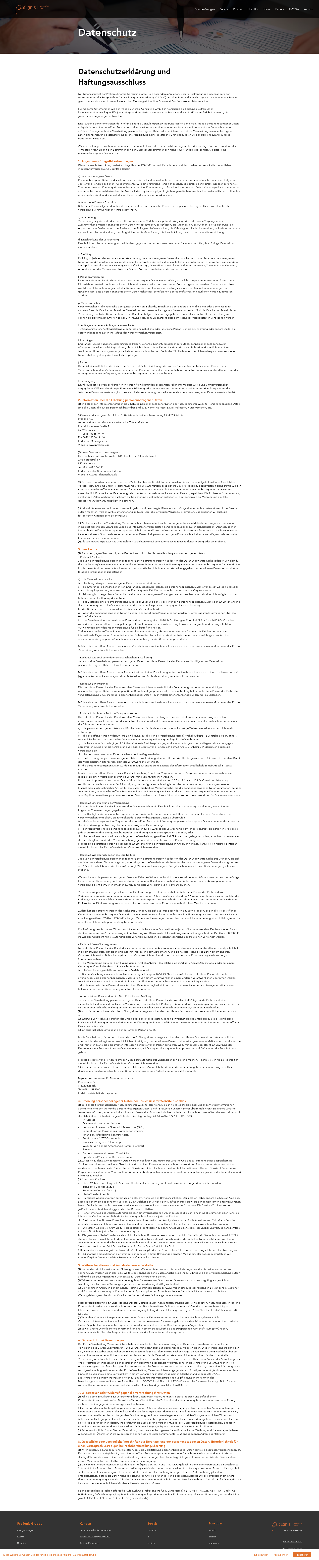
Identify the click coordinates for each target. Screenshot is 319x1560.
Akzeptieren (302, 1554)
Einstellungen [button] (261, 1554)
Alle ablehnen (281, 1554)
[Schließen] (315, 1554)
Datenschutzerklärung (84, 1554)
